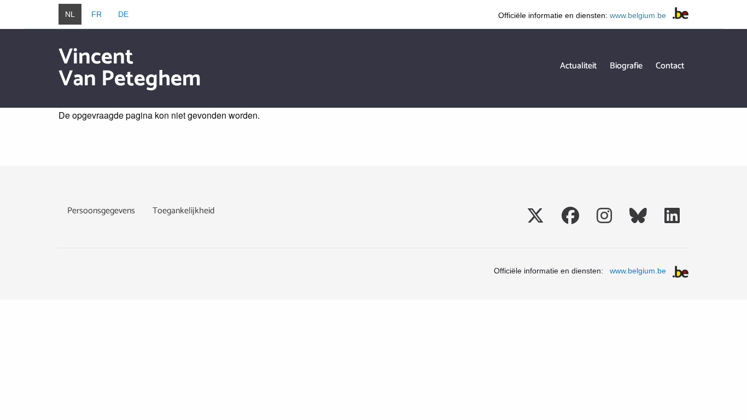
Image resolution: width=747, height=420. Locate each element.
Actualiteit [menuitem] (578, 66)
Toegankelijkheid (183, 210)
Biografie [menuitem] (626, 66)
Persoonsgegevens (101, 210)
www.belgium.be (638, 15)
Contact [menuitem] (670, 66)
